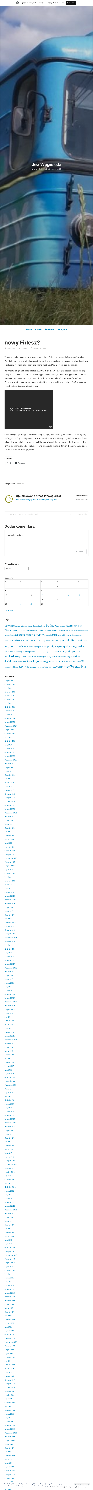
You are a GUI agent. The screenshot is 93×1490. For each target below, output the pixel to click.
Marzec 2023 (9, 782)
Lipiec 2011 (9, 1221)
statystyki (22, 661)
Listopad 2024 (10, 722)
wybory (59, 666)
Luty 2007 (8, 1417)
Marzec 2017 (9, 983)
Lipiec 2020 (9, 869)
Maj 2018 (8, 945)
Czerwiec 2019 (10, 915)
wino (46, 666)
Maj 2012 (8, 1183)
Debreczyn (34, 630)
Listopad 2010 (10, 1251)
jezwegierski (11, 348)
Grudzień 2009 (10, 1289)
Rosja (42, 656)
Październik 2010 (11, 1255)
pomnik (57, 651)
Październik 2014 (11, 1085)
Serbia (60, 656)
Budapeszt (53, 625)
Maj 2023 (8, 778)
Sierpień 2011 (10, 1217)
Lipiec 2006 (9, 1444)
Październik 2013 (11, 1122)
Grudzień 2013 (10, 1115)
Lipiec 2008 (9, 1353)
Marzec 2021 (9, 839)
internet (9, 640)
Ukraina (33, 666)
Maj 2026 (8, 688)
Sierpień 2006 (10, 1440)
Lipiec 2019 (9, 911)
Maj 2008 (8, 1361)
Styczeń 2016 (9, 1032)
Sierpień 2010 (10, 1262)
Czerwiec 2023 (10, 775)
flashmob (85, 630)
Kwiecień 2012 (10, 1187)
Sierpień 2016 (10, 1009)
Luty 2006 (8, 1463)
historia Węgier (35, 634)
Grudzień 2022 (10, 794)
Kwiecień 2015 (10, 1062)
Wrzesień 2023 (10, 763)
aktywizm (9, 625)
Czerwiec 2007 (10, 1402)
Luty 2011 (8, 1240)
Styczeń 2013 (9, 1157)
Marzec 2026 (9, 695)
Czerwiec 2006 (10, 1448)
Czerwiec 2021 (10, 828)
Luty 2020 (8, 888)
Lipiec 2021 (9, 824)
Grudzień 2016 (10, 994)
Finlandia (80, 630)
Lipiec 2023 (9, 771)
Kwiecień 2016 (10, 1020)
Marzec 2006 (9, 1459)
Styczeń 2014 (9, 1111)
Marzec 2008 (9, 1368)
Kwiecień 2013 (10, 1145)
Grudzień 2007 (10, 1380)
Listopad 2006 (10, 1429)
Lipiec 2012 (9, 1175)
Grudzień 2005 (10, 1470)
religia (18, 656)
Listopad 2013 (10, 1119)
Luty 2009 (8, 1327)
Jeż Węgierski (46, 164)
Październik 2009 (11, 1296)
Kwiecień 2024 (10, 741)
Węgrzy (75, 666)
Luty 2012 (8, 1194)
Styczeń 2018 (9, 956)
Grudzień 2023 (10, 752)
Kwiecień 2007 (10, 1410)
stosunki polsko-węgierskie (41, 661)
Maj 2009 (8, 1315)
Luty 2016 (8, 1028)
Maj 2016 (8, 1017)
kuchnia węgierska (59, 640)
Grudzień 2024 (10, 718)
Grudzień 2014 (10, 1077)
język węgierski (31, 640)
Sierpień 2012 (10, 1172)
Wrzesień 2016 (10, 1005)
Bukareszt (62, 626)
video (42, 667)
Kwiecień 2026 (10, 692)
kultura (72, 640)
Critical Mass (26, 630)
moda (85, 641)
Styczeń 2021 (9, 847)
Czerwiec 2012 (10, 1179)
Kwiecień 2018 (10, 949)
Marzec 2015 (9, 1066)
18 (68, 595)
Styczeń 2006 (9, 1467)
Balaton (35, 626)
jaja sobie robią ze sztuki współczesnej (21, 514)
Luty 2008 (8, 1372)
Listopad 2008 (10, 1338)
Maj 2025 (8, 703)
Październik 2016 (11, 1002)
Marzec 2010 (9, 1278)
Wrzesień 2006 (10, 1436)
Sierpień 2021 (10, 820)
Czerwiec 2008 (10, 1357)
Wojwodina (52, 667)
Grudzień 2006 (10, 1425)
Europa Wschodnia (72, 630)
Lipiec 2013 (9, 1134)
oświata (32, 647)
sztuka (59, 661)
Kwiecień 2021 (10, 835)
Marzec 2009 (9, 1323)
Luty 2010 (8, 1281)
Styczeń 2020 (9, 892)
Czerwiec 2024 (10, 733)
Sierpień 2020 (10, 865)
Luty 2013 (8, 1153)
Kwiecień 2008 (10, 1364)
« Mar (7, 610)
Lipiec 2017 (9, 979)
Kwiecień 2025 (10, 707)
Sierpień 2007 (10, 1395)
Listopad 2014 (10, 1081)
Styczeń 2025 (9, 714)
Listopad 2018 (10, 934)
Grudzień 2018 (10, 930)
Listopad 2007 (10, 1383)
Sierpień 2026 (10, 680)
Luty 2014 (8, 1107)
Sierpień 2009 (10, 1304)
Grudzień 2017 (10, 960)
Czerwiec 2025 (10, 699)
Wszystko (24, 348)
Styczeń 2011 (9, 1243)
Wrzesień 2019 (10, 903)
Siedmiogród (67, 656)
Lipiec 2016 (9, 1013)
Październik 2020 (11, 858)
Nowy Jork (15, 646)
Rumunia (55, 656)
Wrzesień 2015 (10, 1043)
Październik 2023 (11, 760)
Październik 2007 (11, 1387)
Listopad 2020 (10, 854)
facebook (49, 329)
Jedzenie (17, 640)
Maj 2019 (8, 918)
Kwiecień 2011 (10, 1232)
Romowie (36, 656)
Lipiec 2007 (9, 1399)
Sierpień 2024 (10, 729)
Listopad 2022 (10, 797)
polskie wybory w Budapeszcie (22, 651)
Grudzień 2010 (10, 1247)
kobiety (42, 640)
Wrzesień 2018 (10, 941)
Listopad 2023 (10, 756)
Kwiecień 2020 (10, 881)
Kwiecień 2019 (10, 922)
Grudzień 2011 (10, 1202)
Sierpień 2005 (10, 1478)
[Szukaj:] (17, 568)
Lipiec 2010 (9, 1266)
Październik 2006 (11, 1433)
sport (15, 661)
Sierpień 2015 (10, 1047)
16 (42, 595)
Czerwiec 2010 (10, 1270)
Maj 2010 (8, 1274)
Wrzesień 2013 (10, 1126)
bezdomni (41, 626)
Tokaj (83, 661)
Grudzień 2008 (10, 1334)
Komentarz (80, 551)
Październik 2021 (11, 813)
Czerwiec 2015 (10, 1054)
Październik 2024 (11, 726)
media (80, 640)
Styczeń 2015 (9, 1073)
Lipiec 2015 (9, 1051)
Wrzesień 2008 (10, 1346)
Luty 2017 (8, 986)
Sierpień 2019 (10, 907)
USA (38, 667)
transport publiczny (12, 667)
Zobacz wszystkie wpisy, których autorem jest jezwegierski (36, 499)
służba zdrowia (75, 661)
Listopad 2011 (10, 1206)
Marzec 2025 (9, 710)
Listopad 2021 (10, 809)
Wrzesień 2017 (10, 971)
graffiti (14, 635)
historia (21, 634)
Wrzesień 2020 (10, 862)
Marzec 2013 (9, 1149)
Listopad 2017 (10, 964)
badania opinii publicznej (23, 626)
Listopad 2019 (10, 896)
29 (31, 604)
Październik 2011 (11, 1210)
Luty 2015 (8, 1070)
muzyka (8, 646)
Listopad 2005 (10, 1474)
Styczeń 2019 (9, 926)
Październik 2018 (11, 937)
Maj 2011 (8, 1228)
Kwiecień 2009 (10, 1319)
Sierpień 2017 (10, 975)
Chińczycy (18, 630)
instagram (62, 329)
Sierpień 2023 (10, 767)
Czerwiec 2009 (10, 1312)
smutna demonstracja (78, 514)
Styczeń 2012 (9, 1198)
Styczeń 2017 (9, 990)
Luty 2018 (8, 952)
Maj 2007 (8, 1406)
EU (64, 630)
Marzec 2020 (9, 884)
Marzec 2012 (9, 1191)
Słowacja (66, 661)
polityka (20, 484)
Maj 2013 (8, 1141)
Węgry (67, 666)
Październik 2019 (11, 899)
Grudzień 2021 (10, 805)
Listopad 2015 (10, 1036)
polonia (61, 646)
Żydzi (83, 666)
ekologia (51, 630)
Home (29, 329)
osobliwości (24, 646)
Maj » (12, 610)
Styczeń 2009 (9, 1330)
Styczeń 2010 (9, 1285)
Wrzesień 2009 (10, 1300)
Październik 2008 (11, 1342)
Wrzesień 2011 (10, 1213)
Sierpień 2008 (10, 1349)
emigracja (58, 630)
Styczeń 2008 (9, 1376)
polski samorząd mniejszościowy (44, 652)
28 (20, 604)
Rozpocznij (71, 3)
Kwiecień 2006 (10, 1455)
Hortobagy (47, 635)
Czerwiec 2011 (10, 1225)
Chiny (13, 630)
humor (53, 634)
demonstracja (42, 630)
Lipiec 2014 (9, 1092)
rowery (48, 656)
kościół (47, 641)
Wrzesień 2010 (10, 1259)
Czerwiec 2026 (10, 684)
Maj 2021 (8, 831)
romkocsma (26, 656)
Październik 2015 (11, 1039)
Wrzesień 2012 (10, 1168)
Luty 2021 (8, 843)
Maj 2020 (8, 877)
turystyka (24, 666)
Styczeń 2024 (9, 748)
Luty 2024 (8, 745)
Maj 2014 (8, 1096)
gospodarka (8, 635)
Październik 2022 (11, 801)
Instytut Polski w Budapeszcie (70, 634)
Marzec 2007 (9, 1414)
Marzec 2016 (9, 1024)
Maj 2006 (8, 1451)
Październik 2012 (11, 1164)
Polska (7, 651)
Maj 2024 (8, 737)
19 (79, 595)
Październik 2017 (11, 968)
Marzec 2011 (9, 1236)
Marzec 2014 (9, 1104)
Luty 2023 (8, 786)
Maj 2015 (8, 1058)
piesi (36, 646)
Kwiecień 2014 (10, 1100)
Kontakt (38, 329)
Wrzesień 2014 (10, 1089)
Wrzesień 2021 (10, 816)
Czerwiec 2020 (10, 873)
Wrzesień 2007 (10, 1391)
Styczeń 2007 (9, 1421)
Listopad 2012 (10, 1160)
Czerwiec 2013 (10, 1138)
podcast (42, 646)
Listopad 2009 (10, 1293)
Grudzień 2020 (10, 850)
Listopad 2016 (10, 998)
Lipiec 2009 (9, 1308)
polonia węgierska (74, 646)
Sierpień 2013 (10, 1130)
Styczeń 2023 (9, 790)
